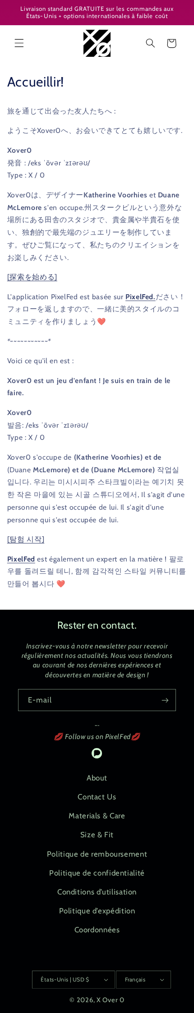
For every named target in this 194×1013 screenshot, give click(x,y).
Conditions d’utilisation (97, 891)
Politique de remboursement (97, 853)
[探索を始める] (32, 277)
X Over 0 (111, 1000)
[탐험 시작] (25, 539)
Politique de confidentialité (97, 872)
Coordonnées (97, 929)
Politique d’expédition (97, 910)
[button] (19, 43)
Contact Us (97, 796)
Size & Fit (97, 834)
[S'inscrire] (165, 700)
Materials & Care (97, 815)
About (97, 777)
